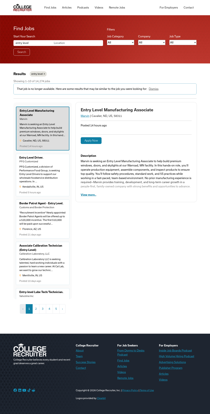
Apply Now (91, 140)
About (80, 350)
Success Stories (85, 362)
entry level (37, 74)
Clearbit (101, 398)
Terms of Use (147, 390)
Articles (67, 7)
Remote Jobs (117, 7)
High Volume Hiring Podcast (176, 356)
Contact (189, 7)
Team (79, 356)
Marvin (85, 115)
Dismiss (153, 88)
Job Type (174, 36)
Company (144, 36)
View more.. (88, 194)
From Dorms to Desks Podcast (130, 352)
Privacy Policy (130, 390)
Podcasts (83, 7)
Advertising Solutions (172, 362)
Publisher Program (170, 367)
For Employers (169, 7)
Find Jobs (50, 7)
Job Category (115, 36)
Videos (99, 7)
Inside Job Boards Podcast (175, 350)
